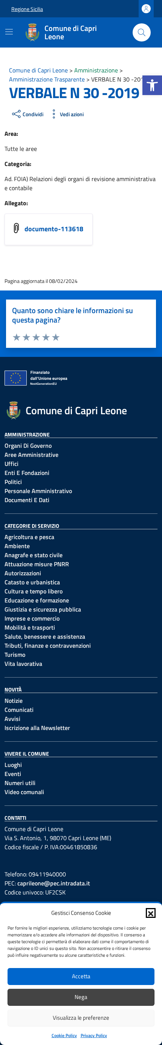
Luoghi (13, 764)
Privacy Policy (94, 1035)
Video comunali (24, 791)
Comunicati (19, 709)
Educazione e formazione (37, 600)
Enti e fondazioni (27, 472)
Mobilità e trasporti (30, 627)
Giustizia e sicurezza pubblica (43, 609)
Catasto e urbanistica (32, 582)
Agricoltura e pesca (29, 536)
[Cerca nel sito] (142, 32)
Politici (13, 481)
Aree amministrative (31, 454)
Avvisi (12, 718)
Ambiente (17, 545)
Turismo (15, 654)
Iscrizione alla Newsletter (37, 727)
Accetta (81, 976)
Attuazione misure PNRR (37, 564)
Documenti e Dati (27, 499)
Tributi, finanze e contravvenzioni (48, 645)
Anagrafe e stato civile (34, 554)
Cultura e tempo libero (34, 591)
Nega (81, 997)
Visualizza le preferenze (81, 1017)
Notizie (14, 700)
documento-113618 (53, 229)
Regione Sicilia (27, 9)
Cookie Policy (64, 1035)
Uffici (11, 463)
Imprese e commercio (32, 618)
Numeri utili (20, 782)
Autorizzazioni (23, 573)
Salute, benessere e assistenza (45, 636)
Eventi (13, 773)
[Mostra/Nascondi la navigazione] (9, 31)
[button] (152, 85)
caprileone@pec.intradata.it (53, 883)
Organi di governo (28, 445)
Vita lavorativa (23, 663)
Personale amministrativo (38, 490)
